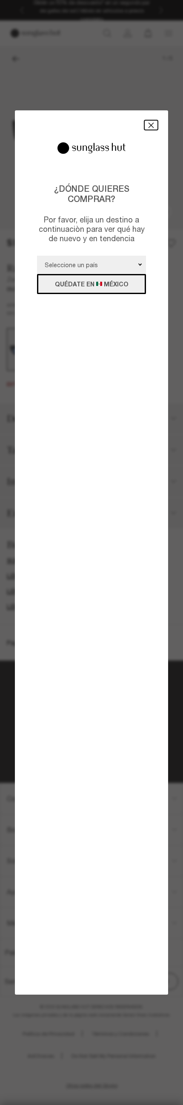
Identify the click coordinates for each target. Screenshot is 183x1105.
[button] (151, 125)
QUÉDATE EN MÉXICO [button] (92, 284)
